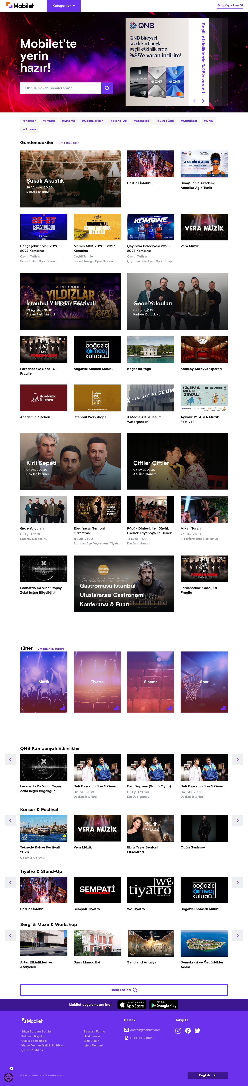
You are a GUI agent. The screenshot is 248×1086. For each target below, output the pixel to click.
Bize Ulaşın (91, 1041)
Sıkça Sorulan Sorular (36, 1032)
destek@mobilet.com (145, 1030)
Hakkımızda (92, 1036)
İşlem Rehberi (93, 1046)
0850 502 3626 (142, 1038)
